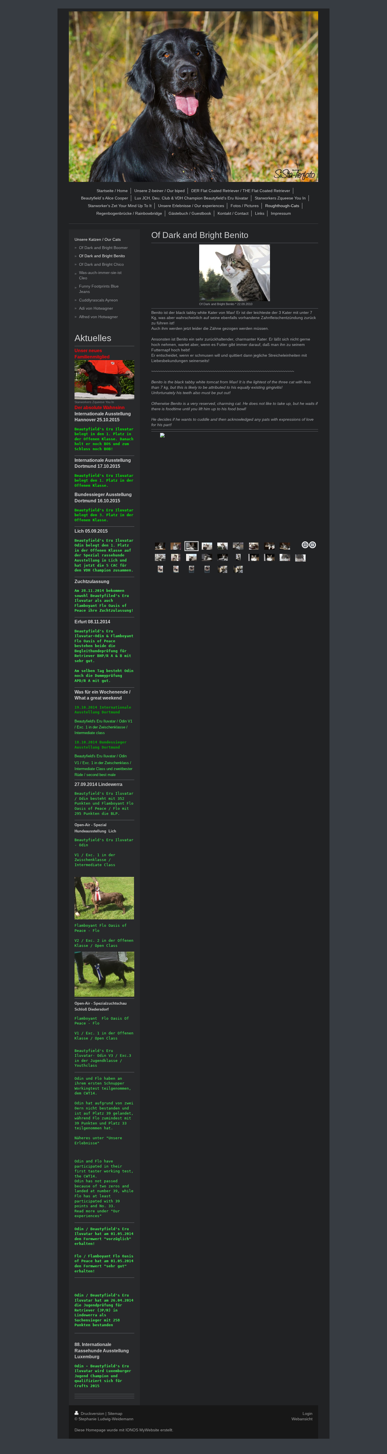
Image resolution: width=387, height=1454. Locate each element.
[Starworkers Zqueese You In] (104, 380)
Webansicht (302, 1419)
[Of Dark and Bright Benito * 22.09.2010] (234, 273)
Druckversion (92, 1413)
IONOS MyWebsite (142, 1430)
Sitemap (115, 1413)
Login (307, 1413)
